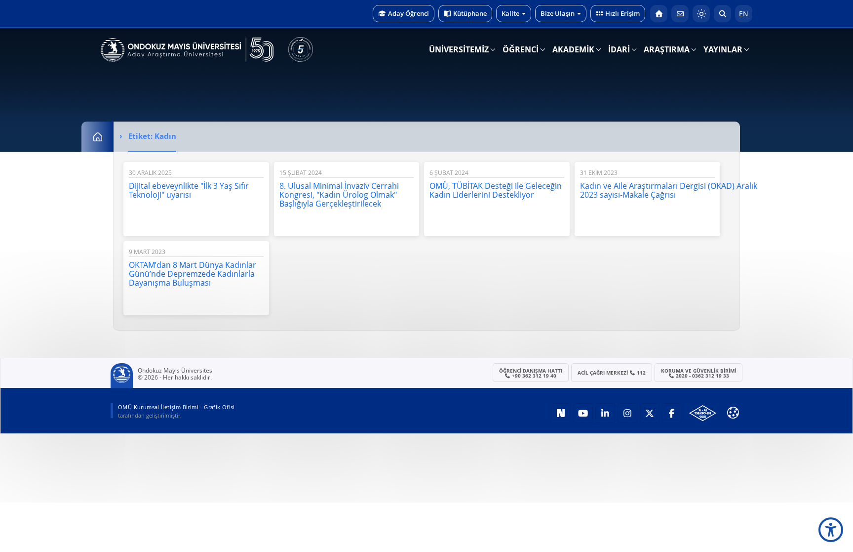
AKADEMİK (573, 49)
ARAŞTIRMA (667, 49)
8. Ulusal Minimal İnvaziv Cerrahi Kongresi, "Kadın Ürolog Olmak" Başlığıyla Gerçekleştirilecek (339, 194)
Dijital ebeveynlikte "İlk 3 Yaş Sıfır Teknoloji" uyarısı (189, 190)
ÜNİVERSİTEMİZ (459, 49)
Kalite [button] (510, 13)
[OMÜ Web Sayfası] (187, 50)
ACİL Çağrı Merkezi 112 (612, 372)
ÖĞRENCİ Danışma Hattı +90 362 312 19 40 (530, 373)
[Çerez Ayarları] (733, 412)
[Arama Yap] (722, 13)
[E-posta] (680, 13)
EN (743, 13)
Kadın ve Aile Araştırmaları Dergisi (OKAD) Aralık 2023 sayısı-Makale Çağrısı (668, 190)
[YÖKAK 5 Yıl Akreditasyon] (300, 49)
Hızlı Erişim (622, 13)
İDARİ (619, 49)
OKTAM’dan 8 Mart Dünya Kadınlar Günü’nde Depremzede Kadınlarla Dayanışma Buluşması (192, 273)
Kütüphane (470, 13)
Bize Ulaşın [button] (558, 13)
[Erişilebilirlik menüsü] (830, 529)
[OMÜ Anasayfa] (658, 13)
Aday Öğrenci (408, 13)
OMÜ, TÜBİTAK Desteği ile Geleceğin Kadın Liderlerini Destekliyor (495, 190)
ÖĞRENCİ (521, 49)
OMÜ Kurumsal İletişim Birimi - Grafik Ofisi (176, 407)
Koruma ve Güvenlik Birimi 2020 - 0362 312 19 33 (698, 373)
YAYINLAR (722, 49)
